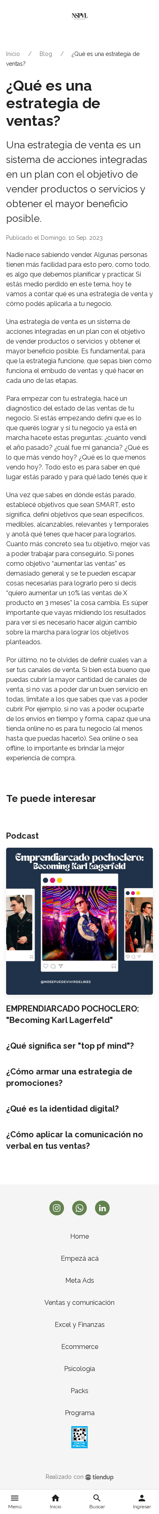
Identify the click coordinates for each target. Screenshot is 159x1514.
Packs (79, 1391)
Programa (80, 1413)
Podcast (22, 836)
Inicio (13, 54)
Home (79, 1236)
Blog (46, 54)
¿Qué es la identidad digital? (62, 1109)
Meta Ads (79, 1280)
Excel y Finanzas (80, 1325)
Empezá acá (80, 1258)
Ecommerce (79, 1347)
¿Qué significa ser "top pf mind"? (70, 1046)
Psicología (79, 1369)
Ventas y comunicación (79, 1302)
